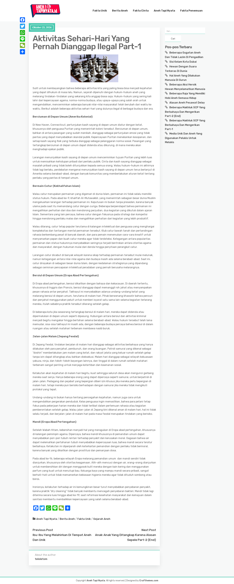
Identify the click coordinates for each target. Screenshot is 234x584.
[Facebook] (22, 20)
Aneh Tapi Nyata (164, 10)
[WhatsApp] (22, 32)
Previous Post (43, 530)
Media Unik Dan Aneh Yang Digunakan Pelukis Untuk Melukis (183, 138)
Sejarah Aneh (101, 518)
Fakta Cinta (141, 10)
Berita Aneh (120, 10)
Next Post (149, 530)
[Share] (22, 52)
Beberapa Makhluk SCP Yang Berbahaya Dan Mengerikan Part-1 (185, 124)
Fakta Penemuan (191, 10)
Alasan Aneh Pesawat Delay (187, 102)
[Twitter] (22, 26)
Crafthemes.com (148, 580)
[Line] (22, 39)
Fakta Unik (100, 10)
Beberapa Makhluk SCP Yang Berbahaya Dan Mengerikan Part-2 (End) (185, 111)
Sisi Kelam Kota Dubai (183, 61)
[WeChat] (22, 45)
